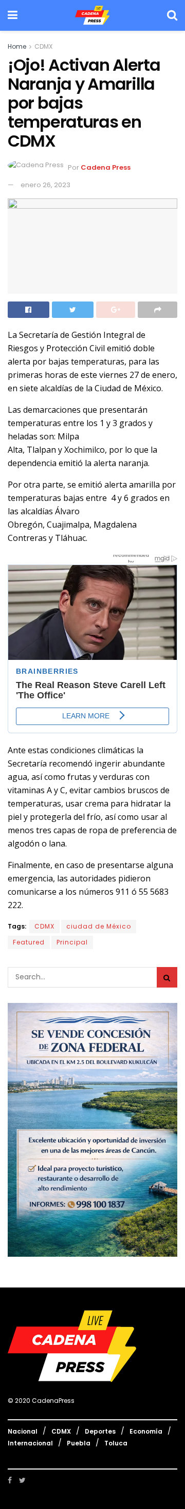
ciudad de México (98, 926)
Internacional (30, 1443)
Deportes (100, 1431)
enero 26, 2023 (45, 185)
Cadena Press (106, 168)
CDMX (43, 46)
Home (17, 46)
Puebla (78, 1443)
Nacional (23, 1431)
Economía (146, 1431)
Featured (29, 942)
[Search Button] (167, 977)
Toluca (115, 1443)
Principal (72, 942)
